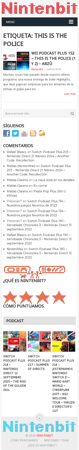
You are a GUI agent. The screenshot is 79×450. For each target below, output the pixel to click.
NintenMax (15, 249)
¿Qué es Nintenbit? (42, 445)
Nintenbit (37, 69)
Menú (10, 22)
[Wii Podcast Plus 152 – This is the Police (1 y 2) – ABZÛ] (16, 61)
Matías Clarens (17, 180)
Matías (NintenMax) (21, 166)
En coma (40, 186)
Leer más (70, 94)
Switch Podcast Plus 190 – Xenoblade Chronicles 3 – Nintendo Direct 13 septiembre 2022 (39, 225)
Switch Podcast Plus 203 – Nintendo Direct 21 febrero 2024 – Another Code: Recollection (39, 156)
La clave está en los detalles (53, 180)
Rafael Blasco (17, 152)
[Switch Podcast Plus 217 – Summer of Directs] (39, 341)
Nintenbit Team (56, 440)
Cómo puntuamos (24, 440)
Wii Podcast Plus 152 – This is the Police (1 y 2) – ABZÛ (53, 58)
